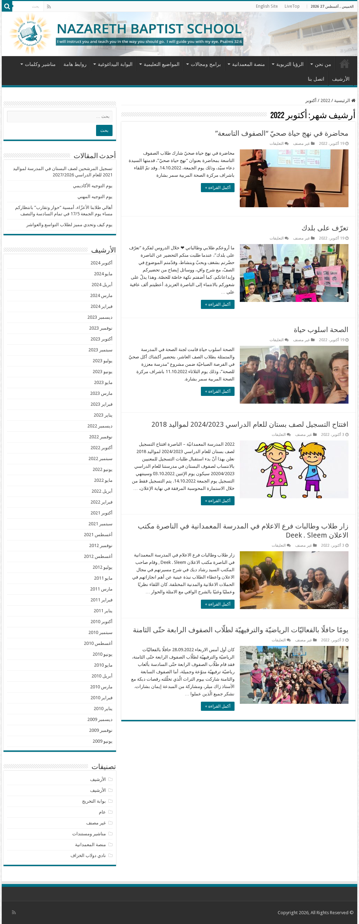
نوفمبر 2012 (101, 545)
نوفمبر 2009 (101, 730)
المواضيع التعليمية (162, 64)
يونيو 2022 (103, 469)
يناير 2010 (103, 708)
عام (102, 812)
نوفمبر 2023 (101, 328)
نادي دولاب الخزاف (88, 855)
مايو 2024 (103, 273)
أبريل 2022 (102, 491)
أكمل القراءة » (217, 187)
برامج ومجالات (206, 64)
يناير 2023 (103, 415)
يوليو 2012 (103, 567)
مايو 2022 (103, 480)
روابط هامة (75, 64)
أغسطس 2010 (98, 643)
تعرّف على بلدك (325, 228)
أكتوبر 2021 (101, 512)
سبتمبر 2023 (100, 349)
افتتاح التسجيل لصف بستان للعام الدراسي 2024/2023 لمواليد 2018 (249, 424)
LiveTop (292, 6)
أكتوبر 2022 (101, 447)
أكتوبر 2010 (101, 621)
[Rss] (49, 6)
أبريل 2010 (102, 676)
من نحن (323, 64)
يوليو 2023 (103, 360)
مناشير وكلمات (40, 64)
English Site (267, 6)
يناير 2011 (103, 610)
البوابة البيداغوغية (115, 64)
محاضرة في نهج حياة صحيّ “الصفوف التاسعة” (281, 133)
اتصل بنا (316, 79)
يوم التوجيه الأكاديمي (93, 185)
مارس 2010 (101, 686)
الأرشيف (341, 79)
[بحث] (7, 6)
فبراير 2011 (101, 599)
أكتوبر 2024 (101, 262)
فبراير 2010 (101, 697)
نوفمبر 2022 (101, 436)
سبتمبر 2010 (100, 632)
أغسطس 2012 (98, 556)
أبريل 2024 (102, 284)
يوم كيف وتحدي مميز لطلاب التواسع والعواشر (69, 224)
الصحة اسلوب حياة (321, 329)
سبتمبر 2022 (100, 458)
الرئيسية (345, 63)
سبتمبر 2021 (100, 523)
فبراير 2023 (101, 404)
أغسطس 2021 (98, 534)
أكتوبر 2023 (101, 339)
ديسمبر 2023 (100, 317)
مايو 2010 (103, 665)
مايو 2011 (103, 578)
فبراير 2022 (101, 502)
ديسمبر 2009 (100, 719)
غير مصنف (301, 143)
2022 (325, 100)
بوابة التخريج (94, 801)
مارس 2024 (101, 295)
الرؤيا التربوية (290, 64)
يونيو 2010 (103, 654)
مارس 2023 (101, 393)
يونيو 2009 (103, 741)
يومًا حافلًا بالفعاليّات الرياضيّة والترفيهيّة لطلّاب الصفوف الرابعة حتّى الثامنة (240, 630)
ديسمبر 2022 (100, 426)
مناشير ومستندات (89, 833)
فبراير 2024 (101, 306)
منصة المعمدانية (248, 64)
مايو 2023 (103, 382)
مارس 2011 (101, 589)
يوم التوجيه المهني (95, 196)
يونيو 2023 (103, 371)
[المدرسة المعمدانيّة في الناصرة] (179, 34)
